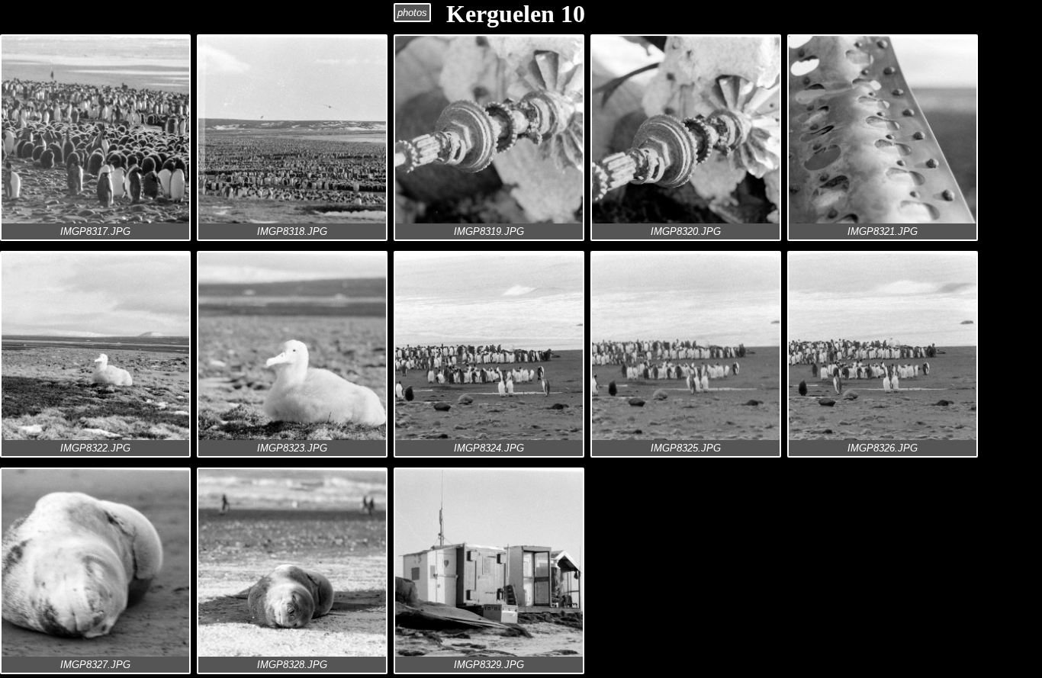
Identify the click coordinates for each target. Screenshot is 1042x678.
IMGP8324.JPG (489, 448)
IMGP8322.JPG (95, 448)
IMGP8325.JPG (686, 448)
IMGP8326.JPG (882, 448)
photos (412, 12)
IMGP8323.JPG (292, 448)
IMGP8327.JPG (95, 664)
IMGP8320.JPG (686, 231)
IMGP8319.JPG (489, 231)
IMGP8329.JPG (489, 664)
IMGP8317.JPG (95, 231)
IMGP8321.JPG (882, 231)
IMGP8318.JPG (292, 231)
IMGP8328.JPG (292, 664)
